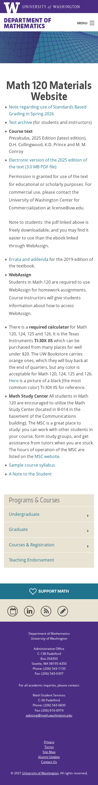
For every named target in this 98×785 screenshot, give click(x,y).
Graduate (18, 529)
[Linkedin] (30, 611)
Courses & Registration (31, 545)
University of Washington (40, 773)
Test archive (20, 122)
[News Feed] (47, 611)
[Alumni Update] (63, 611)
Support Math (53, 591)
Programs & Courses (34, 500)
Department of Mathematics (27, 23)
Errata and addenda (28, 259)
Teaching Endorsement (31, 560)
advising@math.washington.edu (49, 715)
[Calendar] (13, 611)
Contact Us (49, 762)
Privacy (49, 742)
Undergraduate (24, 514)
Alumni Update (49, 757)
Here (14, 380)
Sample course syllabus (32, 465)
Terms (49, 747)
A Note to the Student (30, 474)
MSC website (46, 456)
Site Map (49, 752)
